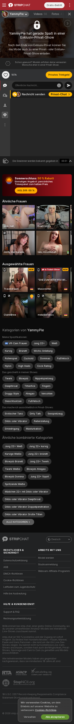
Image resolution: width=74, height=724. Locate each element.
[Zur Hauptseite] (22, 5)
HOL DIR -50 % (26, 190)
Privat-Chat (59, 94)
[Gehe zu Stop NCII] (24, 683)
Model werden (46, 558)
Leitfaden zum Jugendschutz (19, 587)
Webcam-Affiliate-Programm (54, 571)
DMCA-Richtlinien (13, 573)
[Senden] (68, 85)
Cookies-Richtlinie (45, 710)
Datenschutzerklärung (15, 560)
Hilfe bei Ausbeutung (14, 593)
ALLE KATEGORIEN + (18, 521)
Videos (40, 14)
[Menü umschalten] (4, 5)
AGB (5, 567)
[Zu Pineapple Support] (6, 682)
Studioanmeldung (48, 564)
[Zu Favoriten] (5, 75)
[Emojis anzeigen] (59, 85)
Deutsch (56, 539)
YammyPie (35, 330)
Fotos (59, 14)
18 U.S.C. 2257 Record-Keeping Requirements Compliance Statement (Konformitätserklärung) (34, 696)
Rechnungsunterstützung (17, 618)
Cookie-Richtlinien (13, 580)
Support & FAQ (11, 612)
